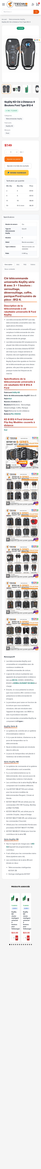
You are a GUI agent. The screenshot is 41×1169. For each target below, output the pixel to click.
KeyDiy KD (9, 126)
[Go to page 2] (11, 944)
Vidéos (33, 264)
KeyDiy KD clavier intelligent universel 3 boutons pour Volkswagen (26, 920)
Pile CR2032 (16, 414)
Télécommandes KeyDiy (17, 19)
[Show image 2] (16, 89)
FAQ (25, 264)
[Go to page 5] (17, 944)
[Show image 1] (6, 89)
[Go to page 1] (9, 944)
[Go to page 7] (21, 944)
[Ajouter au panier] (16, 938)
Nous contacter (10, 269)
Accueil (4, 19)
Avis (18, 264)
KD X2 (14, 680)
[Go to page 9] (25, 944)
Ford (7, 133)
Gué (10, 399)
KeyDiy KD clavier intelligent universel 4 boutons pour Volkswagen (14, 920)
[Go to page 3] (13, 944)
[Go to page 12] (31, 944)
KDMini (16, 683)
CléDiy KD (16, 392)
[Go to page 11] (29, 944)
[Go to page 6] (19, 944)
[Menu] (3, 4)
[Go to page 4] (15, 944)
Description (8, 264)
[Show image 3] (26, 89)
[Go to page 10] (27, 944)
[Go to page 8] (23, 944)
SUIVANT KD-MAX (27, 683)
